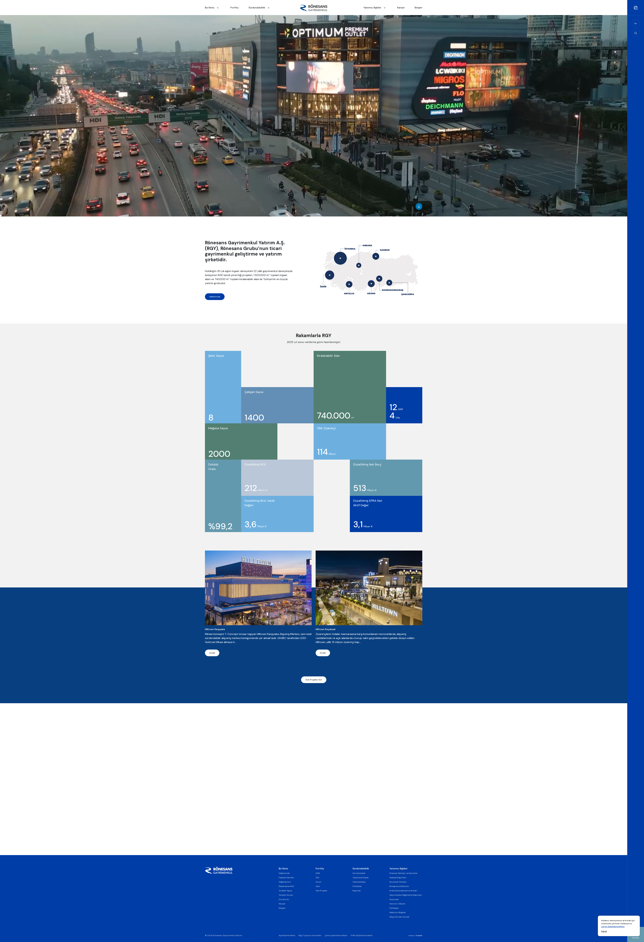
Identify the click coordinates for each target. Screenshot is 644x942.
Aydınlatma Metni (287, 935)
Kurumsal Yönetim (398, 882)
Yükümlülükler (359, 882)
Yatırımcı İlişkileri (372, 7)
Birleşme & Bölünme (399, 886)
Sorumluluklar (359, 873)
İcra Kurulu (284, 899)
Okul (318, 886)
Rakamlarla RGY (286, 886)
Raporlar (357, 890)
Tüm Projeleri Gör (313, 679)
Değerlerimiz (285, 882)
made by (415, 935)
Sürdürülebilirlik (257, 7)
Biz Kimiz (210, 7)
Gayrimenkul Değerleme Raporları (405, 895)
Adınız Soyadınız (327, 734)
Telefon (321, 773)
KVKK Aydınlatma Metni (362, 935)
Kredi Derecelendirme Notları (403, 890)
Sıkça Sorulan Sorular (399, 916)
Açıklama (322, 812)
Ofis (317, 877)
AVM (318, 873)
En (635, 23)
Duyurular (394, 899)
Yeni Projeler (321, 890)
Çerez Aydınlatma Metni (613, 926)
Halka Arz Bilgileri (397, 912)
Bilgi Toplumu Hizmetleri (310, 935)
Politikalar (357, 886)
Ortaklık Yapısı (285, 890)
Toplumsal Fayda (360, 877)
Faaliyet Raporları (397, 877)
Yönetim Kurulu (286, 895)
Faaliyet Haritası (286, 877)
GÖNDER (324, 833)
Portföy (234, 7)
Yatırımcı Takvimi (397, 903)
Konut (318, 882)
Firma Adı (322, 793)
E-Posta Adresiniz (328, 754)
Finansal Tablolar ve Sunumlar (403, 873)
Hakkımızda (214, 296)
